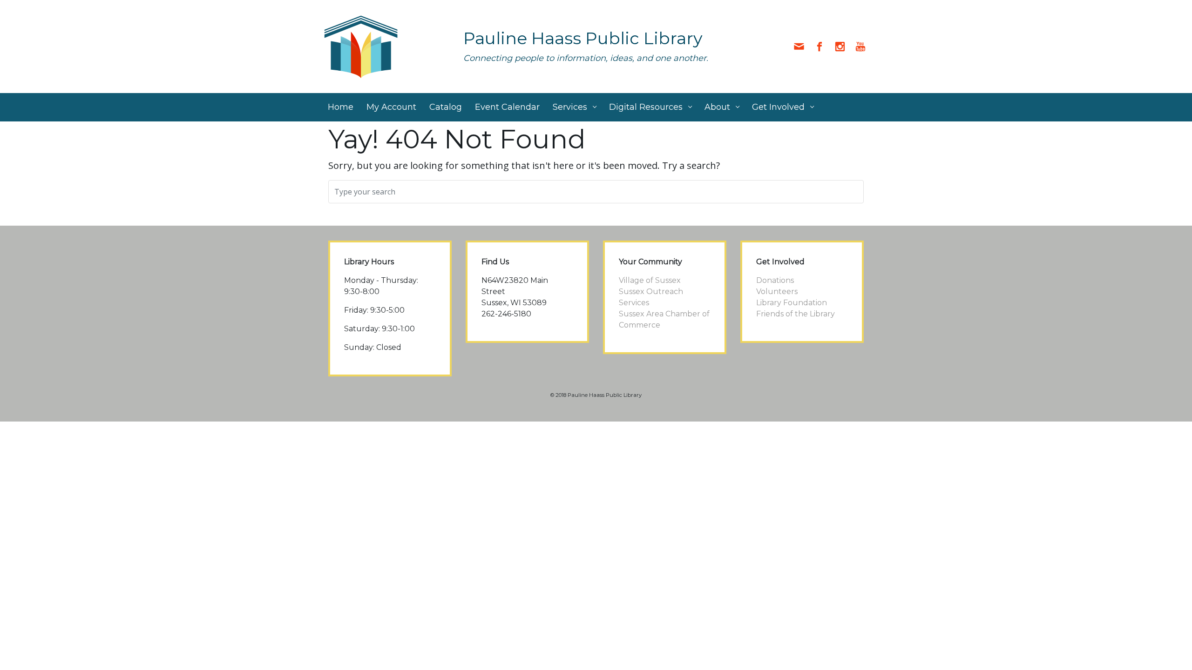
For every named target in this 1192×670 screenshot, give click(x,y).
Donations (775, 280)
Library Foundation (791, 302)
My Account (391, 107)
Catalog (445, 107)
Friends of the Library (795, 313)
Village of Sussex (650, 280)
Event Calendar (507, 107)
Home (340, 107)
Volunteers (777, 291)
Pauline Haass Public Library (583, 38)
